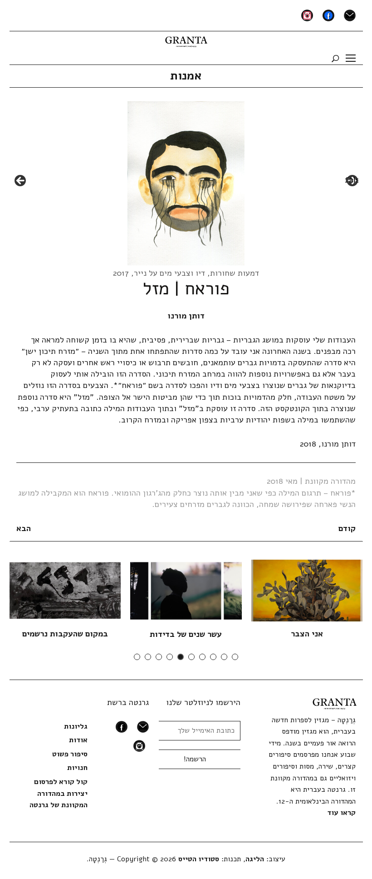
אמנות (186, 76)
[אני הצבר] (306, 590)
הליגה (254, 859)
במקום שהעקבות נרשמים (65, 633)
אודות (78, 740)
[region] (186, 183)
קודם (347, 528)
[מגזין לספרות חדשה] (186, 39)
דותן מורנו (186, 315)
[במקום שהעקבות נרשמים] (64, 590)
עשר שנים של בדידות (186, 634)
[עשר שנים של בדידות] (185, 591)
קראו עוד (341, 813)
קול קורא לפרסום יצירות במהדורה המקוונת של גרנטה (58, 793)
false (21, 181)
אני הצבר (307, 633)
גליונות (76, 726)
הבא (23, 528)
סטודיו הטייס (198, 859)
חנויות (77, 768)
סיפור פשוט (70, 754)
